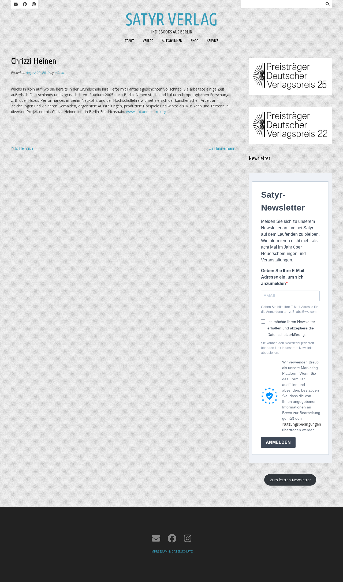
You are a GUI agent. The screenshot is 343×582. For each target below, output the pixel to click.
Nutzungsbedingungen (301, 424)
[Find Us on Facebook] (24, 4)
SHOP (195, 41)
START (129, 41)
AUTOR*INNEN (172, 41)
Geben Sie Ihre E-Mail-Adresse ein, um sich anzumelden (283, 277)
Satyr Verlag (172, 19)
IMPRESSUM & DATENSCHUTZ (172, 551)
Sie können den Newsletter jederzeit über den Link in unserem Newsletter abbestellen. (288, 348)
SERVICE (212, 41)
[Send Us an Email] (15, 4)
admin (59, 72)
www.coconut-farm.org (146, 111)
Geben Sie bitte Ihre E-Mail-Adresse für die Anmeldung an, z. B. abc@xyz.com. (289, 309)
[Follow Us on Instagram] (33, 4)
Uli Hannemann (222, 148)
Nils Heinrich (22, 148)
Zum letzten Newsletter (290, 479)
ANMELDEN (278, 442)
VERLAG (148, 41)
